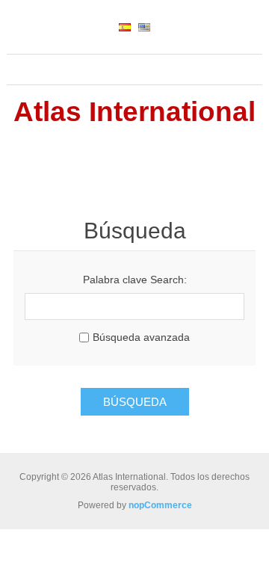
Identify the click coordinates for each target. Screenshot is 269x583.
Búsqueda (135, 401)
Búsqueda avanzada (141, 337)
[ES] (125, 27)
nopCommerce (160, 505)
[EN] (144, 27)
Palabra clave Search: (135, 280)
